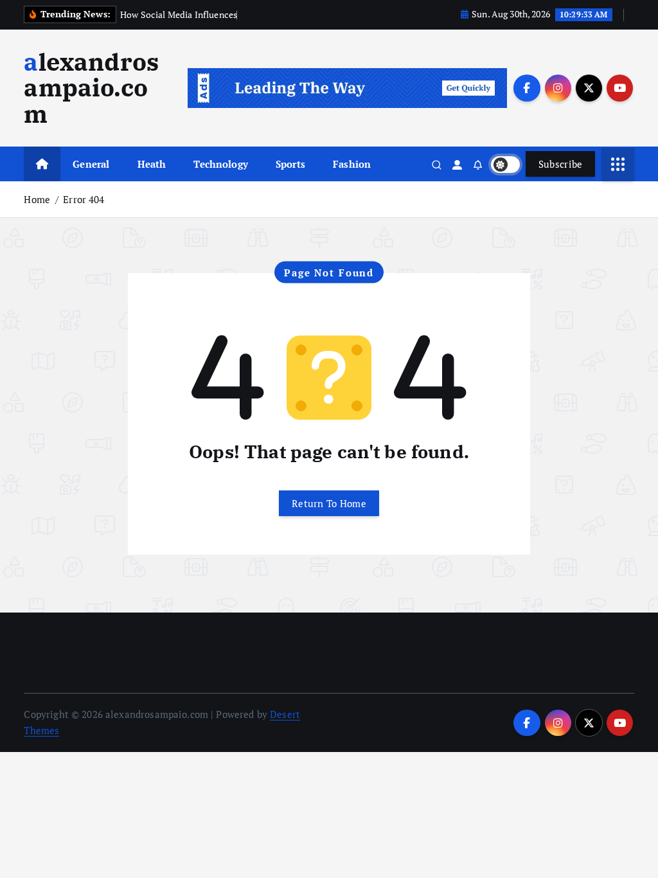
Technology (220, 163)
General (91, 163)
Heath (152, 163)
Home (37, 199)
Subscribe (560, 163)
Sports (290, 163)
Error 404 (83, 199)
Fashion (352, 163)
